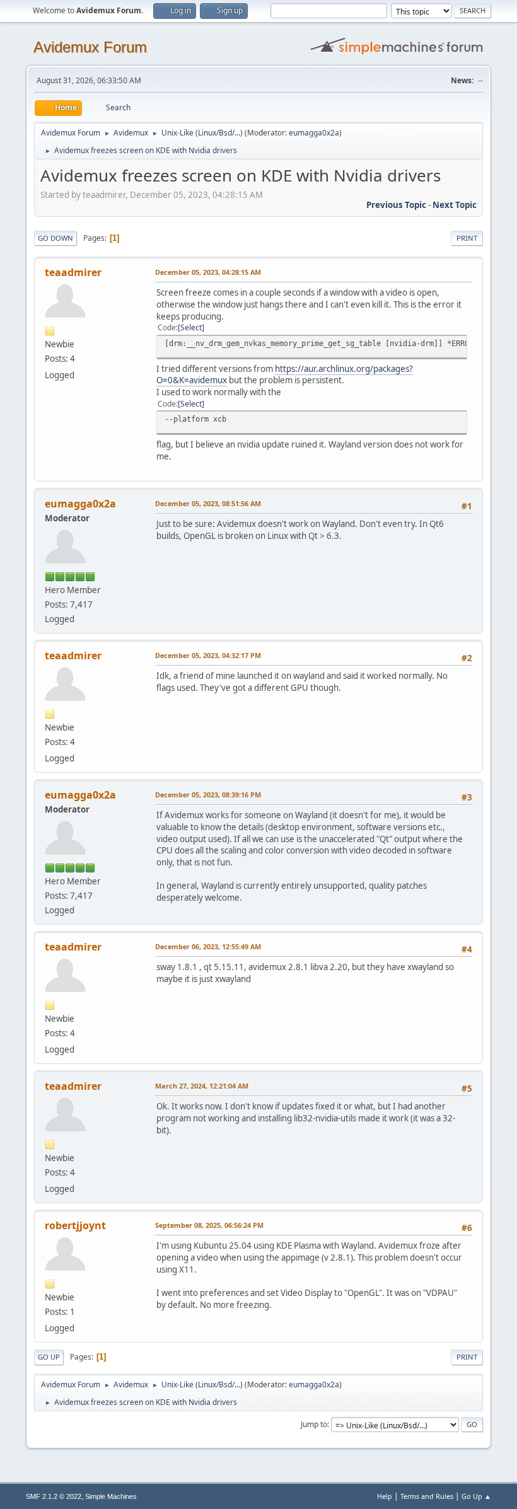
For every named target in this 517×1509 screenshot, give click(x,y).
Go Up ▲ (476, 1496)
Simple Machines (111, 1496)
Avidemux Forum (90, 46)
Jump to (314, 1424)
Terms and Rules (426, 1496)
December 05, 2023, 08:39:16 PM (208, 794)
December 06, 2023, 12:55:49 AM (208, 946)
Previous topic (396, 205)
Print (466, 238)
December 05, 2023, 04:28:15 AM (208, 272)
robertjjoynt (75, 1225)
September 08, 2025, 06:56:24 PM (209, 1225)
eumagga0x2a (314, 132)
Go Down (55, 238)
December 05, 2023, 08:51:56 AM (208, 503)
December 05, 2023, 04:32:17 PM (208, 655)
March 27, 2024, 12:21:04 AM (201, 1085)
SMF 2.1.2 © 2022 (53, 1496)
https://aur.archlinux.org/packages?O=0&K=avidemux (284, 374)
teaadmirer (73, 272)
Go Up (49, 1357)
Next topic (455, 205)
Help (384, 1496)
